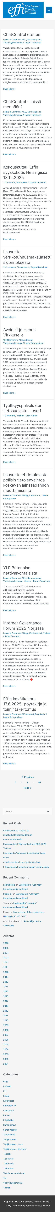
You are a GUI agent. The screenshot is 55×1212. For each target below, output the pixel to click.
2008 (6, 1030)
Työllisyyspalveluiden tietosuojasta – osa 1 (22, 408)
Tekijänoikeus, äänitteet (14, 1149)
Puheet (6, 1115)
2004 (6, 1049)
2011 (5, 1015)
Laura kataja (9, 884)
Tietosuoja (8, 1163)
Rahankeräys (9, 1125)
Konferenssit (35, 633)
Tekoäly (7, 1154)
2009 (6, 1025)
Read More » (9, 89)
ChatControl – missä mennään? (22, 104)
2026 (6, 943)
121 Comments (10, 340)
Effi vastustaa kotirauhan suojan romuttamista (26, 867)
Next (27, 787)
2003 (6, 1054)
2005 (6, 1044)
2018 (5, 982)
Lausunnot (23, 267)
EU (24, 39)
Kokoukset (22, 182)
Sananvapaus (34, 39)
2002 (6, 1059)
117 (39, 782)
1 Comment (9, 182)
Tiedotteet (8, 1158)
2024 (6, 953)
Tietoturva (8, 1168)
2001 (5, 1064)
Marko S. (7, 894)
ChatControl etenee (21, 34)
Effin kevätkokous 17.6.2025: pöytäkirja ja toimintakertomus (24, 704)
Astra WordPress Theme (38, 1205)
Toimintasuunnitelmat (13, 1173)
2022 (6, 962)
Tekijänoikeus (10, 1139)
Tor (4, 1178)
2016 (5, 991)
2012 (5, 1011)
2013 (5, 1006)
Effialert (7, 1086)
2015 (5, 996)
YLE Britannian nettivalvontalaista (20, 570)
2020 (6, 972)
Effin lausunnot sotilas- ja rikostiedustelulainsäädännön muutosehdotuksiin (17, 834)
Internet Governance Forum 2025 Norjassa (23, 625)
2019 (5, 977)
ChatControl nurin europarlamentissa (21, 862)
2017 (5, 986)
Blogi (22, 340)
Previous (27, 777)
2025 (6, 948)
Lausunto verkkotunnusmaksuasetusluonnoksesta (27, 257)
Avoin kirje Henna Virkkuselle (19, 332)
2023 (6, 957)
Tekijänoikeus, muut (13, 1144)
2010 (5, 1020)
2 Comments (9, 267)
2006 (6, 1039)
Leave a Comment (12, 39)
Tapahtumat (9, 1134)
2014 (5, 1001)
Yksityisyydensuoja (12, 42)
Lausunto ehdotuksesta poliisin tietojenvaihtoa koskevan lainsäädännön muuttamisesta (26, 482)
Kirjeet (29, 340)
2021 (5, 967)
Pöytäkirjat (40, 714)
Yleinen (20, 415)
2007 (5, 1035)
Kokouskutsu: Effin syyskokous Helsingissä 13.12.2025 (25, 172)
